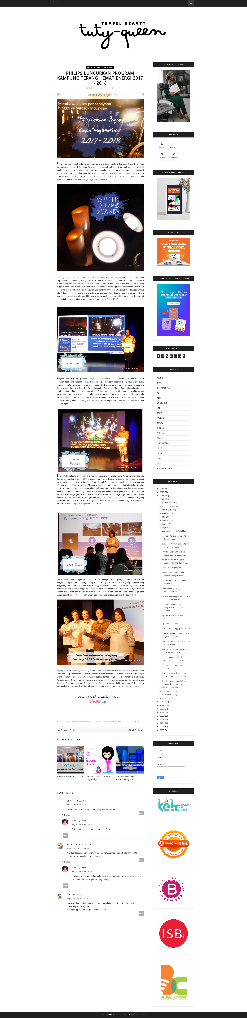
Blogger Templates (140, 1015)
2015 (162, 492)
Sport (159, 413)
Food (159, 398)
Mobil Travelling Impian (171, 567)
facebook (173, 148)
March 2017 (167, 510)
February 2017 (168, 506)
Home (55, 1)
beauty (160, 423)
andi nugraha (75, 894)
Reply (141, 813)
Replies (67, 815)
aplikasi (160, 418)
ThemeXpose (117, 1015)
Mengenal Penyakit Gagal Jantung (175, 531)
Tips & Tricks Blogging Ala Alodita (176, 628)
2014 (162, 488)
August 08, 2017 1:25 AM (82, 824)
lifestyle (160, 463)
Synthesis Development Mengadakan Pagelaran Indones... (172, 607)
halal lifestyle (163, 443)
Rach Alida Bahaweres (80, 844)
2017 (162, 499)
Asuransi (161, 378)
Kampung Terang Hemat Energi (100, 67)
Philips (92, 721)
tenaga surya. (115, 721)
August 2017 (167, 527)
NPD (158, 408)
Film (158, 393)
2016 (162, 495)
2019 (162, 705)
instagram (162, 148)
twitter (162, 158)
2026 (162, 730)
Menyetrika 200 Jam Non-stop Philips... (98, 778)
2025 (162, 726)
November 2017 (169, 694)
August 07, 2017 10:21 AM (78, 804)
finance (160, 438)
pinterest (173, 158)
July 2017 (166, 524)
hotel (159, 453)
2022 (162, 716)
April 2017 (166, 513)
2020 (162, 709)
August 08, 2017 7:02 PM (77, 898)
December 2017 (168, 698)
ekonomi (161, 428)
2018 (162, 702)
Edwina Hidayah (76, 801)
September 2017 (169, 687)
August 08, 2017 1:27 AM (82, 871)
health (160, 448)
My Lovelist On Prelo (170, 623)
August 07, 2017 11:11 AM (78, 848)
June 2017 (166, 520)
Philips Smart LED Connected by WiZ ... (125, 778)
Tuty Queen (94, 88)
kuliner (160, 458)
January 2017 (167, 502)
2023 (162, 719)
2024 (162, 723)
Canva (159, 383)
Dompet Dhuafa (163, 388)
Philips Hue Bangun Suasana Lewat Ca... (70, 778)
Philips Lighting (102, 721)
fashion (160, 433)
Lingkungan (162, 403)
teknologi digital (164, 468)
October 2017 (168, 691)
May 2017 (166, 517)
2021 (162, 712)
